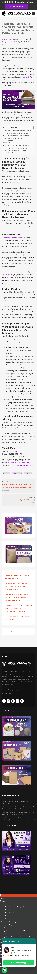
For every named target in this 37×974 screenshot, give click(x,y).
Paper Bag (32, 502)
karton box (7, 473)
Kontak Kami (11, 153)
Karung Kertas (6, 42)
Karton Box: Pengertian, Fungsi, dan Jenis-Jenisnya (18, 907)
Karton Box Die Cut (7, 913)
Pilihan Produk (9, 143)
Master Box (4, 916)
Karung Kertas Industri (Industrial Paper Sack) (16, 931)
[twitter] (8, 701)
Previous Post (16, 484)
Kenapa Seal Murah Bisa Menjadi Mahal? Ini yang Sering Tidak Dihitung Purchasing (17, 597)
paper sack (25, 77)
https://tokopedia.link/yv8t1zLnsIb (23, 465)
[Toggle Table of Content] (31, 127)
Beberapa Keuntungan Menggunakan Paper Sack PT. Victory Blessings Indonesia (17, 147)
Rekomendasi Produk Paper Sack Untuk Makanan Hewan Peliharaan (16, 137)
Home (2, 898)
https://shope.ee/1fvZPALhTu (18, 462)
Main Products (5, 904)
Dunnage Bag (5, 490)
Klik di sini (13, 451)
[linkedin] (17, 701)
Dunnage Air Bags (6, 925)
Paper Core (4, 928)
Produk (2, 901)
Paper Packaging (15, 42)
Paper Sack (24, 42)
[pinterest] (22, 701)
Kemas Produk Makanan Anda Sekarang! (19, 150)
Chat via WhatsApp (18, 963)
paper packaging (18, 473)
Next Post (27, 498)
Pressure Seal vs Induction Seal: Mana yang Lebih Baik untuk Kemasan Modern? (16, 586)
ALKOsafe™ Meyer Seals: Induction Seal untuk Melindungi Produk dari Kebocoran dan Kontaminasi (18, 608)
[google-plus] (13, 701)
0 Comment (25, 39)
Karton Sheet (4, 919)
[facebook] (4, 701)
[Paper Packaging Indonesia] (16, 15)
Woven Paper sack (8, 238)
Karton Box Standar (7, 910)
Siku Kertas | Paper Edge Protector (12, 922)
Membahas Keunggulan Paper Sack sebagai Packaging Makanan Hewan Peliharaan (17, 132)
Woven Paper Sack (13, 140)
